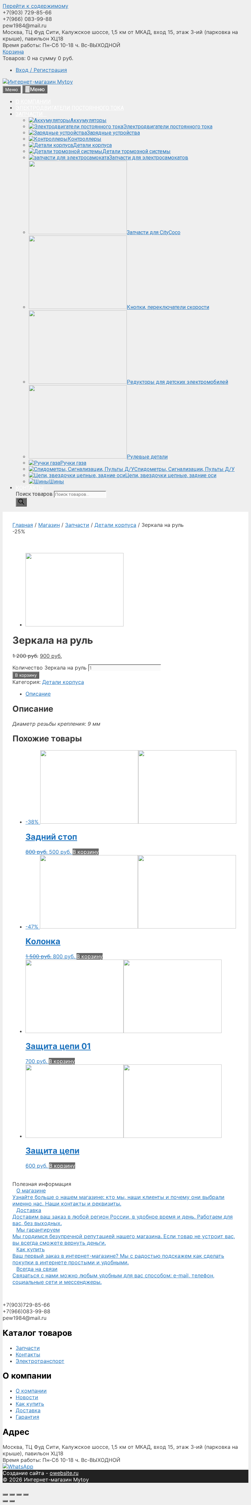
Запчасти (77, 525)
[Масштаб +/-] (25, 1495)
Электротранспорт (40, 1361)
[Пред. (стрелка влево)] (5, 1501)
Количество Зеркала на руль (49, 667)
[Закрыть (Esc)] (5, 1495)
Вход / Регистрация (41, 70)
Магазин (49, 525)
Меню (37, 89)
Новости (27, 1397)
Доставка (28, 1410)
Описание (38, 693)
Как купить (30, 1403)
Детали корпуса (115, 525)
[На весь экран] (19, 1495)
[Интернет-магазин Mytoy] (38, 81)
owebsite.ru (64, 1473)
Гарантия (27, 1417)
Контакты (28, 1354)
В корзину (26, 675)
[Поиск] (21, 502)
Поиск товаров (35, 494)
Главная (22, 525)
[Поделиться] (12, 1495)
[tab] (132, 693)
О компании (31, 1390)
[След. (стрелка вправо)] (12, 1501)
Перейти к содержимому (35, 6)
